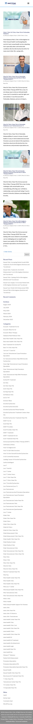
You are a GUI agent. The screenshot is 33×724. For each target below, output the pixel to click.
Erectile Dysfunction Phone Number (13, 409)
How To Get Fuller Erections (11, 450)
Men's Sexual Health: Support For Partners (15, 604)
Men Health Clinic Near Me (11, 583)
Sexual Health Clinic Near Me (11, 673)
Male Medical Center (9, 542)
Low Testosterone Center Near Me (13, 500)
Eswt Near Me (7, 423)
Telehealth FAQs (10, 721)
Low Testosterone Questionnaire (12, 509)
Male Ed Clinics (7, 527)
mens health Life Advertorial (11, 643)
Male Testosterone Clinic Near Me (13, 551)
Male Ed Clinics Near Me (10, 530)
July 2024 (6, 307)
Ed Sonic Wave (7, 400)
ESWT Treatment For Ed (10, 435)
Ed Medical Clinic (8, 394)
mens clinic (6, 607)
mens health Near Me (9, 649)
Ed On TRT (6, 397)
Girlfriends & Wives (9, 444)
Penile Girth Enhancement (10, 658)
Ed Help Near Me (8, 391)
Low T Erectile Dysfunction (11, 483)
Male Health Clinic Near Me (11, 539)
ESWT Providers (8, 427)
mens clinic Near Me (9, 610)
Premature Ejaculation (9, 661)
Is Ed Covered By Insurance (11, 456)
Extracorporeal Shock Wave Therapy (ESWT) (16, 441)
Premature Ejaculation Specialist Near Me (15, 667)
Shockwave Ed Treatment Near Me (13, 676)
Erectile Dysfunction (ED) (10, 406)
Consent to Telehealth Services (9, 717)
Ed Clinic (5, 383)
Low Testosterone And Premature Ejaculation (16, 492)
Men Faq (5, 575)
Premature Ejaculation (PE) (11, 664)
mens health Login (8, 646)
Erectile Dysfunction (9, 403)
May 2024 (6, 310)
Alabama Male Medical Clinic (11, 335)
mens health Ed (7, 637)
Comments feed (8, 701)
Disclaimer (20, 719)
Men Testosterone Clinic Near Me (13, 595)
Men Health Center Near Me (11, 578)
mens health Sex (7, 652)
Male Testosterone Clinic (10, 548)
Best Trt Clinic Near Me (10, 347)
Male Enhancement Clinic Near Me (13, 536)
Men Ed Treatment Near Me (11, 572)
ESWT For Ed (7, 421)
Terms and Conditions (21, 721)
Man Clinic (6, 557)
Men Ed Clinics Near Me (10, 569)
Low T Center (7, 471)
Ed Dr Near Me (7, 389)
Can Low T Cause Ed (9, 350)
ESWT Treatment (8, 432)
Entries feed (6, 698)
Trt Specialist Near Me (9, 688)
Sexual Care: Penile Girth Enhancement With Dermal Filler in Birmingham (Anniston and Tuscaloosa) (16, 290)
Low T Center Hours (9, 474)
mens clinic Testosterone (10, 616)
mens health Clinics (8, 631)
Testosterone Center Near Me (12, 682)
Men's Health (7, 601)
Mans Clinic (6, 560)
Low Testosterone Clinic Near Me (13, 506)
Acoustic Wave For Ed (9, 329)
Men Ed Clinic (7, 566)
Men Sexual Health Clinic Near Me (13, 589)
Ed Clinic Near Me (8, 386)
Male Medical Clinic (9, 545)
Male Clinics (6, 521)
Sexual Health (7, 670)
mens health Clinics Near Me (11, 634)
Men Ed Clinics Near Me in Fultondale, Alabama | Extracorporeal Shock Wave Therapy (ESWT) (14, 78)
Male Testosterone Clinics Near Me (13, 554)
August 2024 (7, 304)
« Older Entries (7, 251)
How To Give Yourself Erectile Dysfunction (15, 453)
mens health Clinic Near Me (11, 628)
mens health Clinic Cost (10, 625)
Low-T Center (7, 512)
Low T (5, 465)
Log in (5, 695)
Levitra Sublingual (8, 462)
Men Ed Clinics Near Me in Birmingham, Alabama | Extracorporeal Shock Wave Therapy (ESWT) (14, 222)
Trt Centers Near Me (9, 685)
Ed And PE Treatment (9, 380)
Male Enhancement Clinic (10, 533)
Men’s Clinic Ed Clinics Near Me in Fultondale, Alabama (16, 32)
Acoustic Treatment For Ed (11, 326)
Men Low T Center (8, 586)
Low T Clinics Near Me (10, 480)
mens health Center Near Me (11, 619)
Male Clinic (6, 515)
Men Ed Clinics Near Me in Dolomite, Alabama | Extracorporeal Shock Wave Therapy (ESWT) (14, 172)
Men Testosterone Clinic (10, 592)
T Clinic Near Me (8, 679)
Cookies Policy (13, 719)
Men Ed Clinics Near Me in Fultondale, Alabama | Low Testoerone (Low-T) (14, 125)
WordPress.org (7, 704)
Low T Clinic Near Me (9, 477)
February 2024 (7, 316)
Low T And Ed (7, 468)
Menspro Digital (9, 35)
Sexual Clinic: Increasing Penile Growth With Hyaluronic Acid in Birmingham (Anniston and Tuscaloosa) (16, 264)
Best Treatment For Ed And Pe (12, 344)
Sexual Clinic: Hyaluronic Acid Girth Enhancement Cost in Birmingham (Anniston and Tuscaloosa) (16, 272)
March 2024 (6, 313)
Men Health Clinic (8, 580)
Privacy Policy (28, 719)
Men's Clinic (24, 35)
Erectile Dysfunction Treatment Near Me (15, 418)
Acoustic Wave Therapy (10, 332)
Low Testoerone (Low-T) (10, 486)
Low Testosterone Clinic (10, 503)
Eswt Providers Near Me (10, 429)
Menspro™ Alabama (9, 655)
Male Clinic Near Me (9, 518)
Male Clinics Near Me (9, 524)
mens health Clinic (8, 622)
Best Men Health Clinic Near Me (12, 338)
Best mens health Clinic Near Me (12, 341)
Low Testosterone (8, 489)
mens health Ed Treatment (10, 640)
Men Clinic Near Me (9, 563)
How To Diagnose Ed (9, 447)
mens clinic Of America (10, 613)
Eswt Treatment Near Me (10, 438)
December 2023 (8, 319)
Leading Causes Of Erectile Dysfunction (14, 459)
